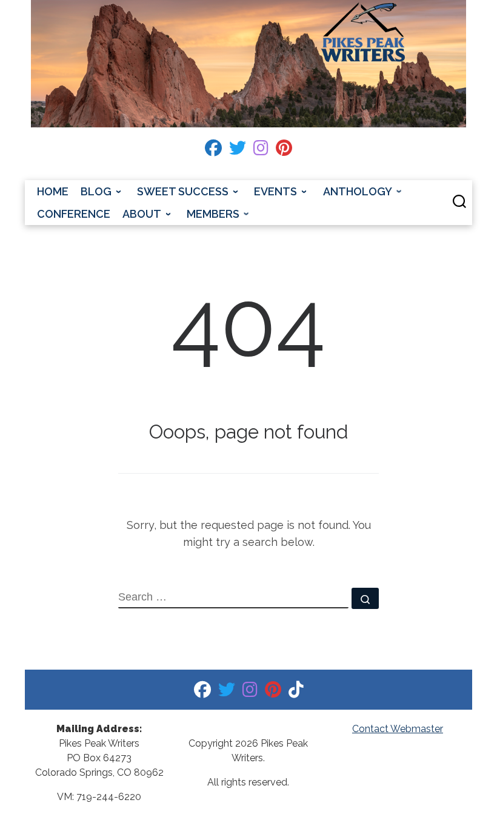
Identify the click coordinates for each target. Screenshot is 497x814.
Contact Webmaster (397, 729)
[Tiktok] (296, 692)
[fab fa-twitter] (237, 150)
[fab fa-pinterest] (284, 150)
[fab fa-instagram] (261, 150)
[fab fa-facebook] (213, 150)
